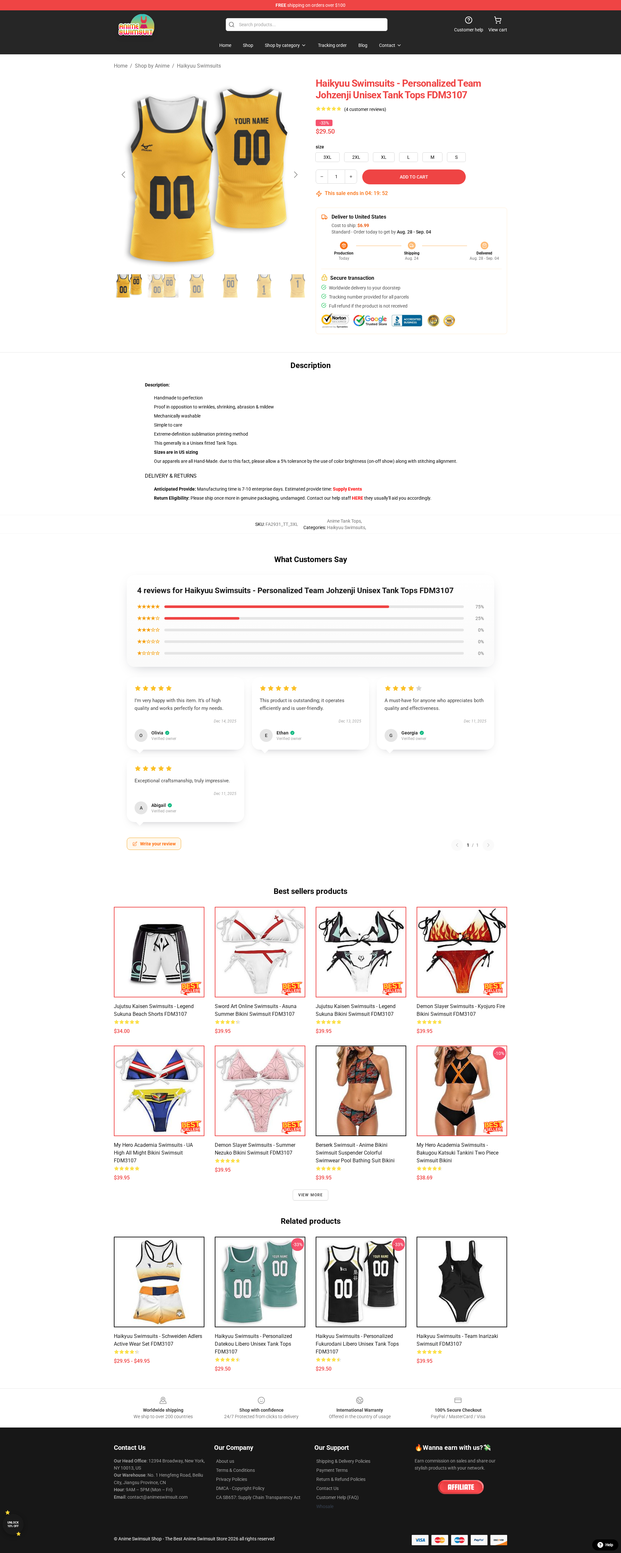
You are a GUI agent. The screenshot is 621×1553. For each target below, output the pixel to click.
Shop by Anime (152, 66)
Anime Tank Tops (344, 521)
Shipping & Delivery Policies (343, 1461)
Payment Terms (332, 1470)
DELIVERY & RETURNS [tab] (171, 476)
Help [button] (609, 1545)
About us (225, 1461)
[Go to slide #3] (196, 286)
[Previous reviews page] (457, 845)
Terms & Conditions (235, 1470)
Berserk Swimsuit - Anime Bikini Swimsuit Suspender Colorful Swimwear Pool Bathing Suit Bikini (355, 1153)
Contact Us (327, 1488)
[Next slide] (295, 174)
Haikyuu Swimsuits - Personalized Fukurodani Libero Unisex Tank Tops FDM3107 (357, 1344)
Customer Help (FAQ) (337, 1497)
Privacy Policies (231, 1479)
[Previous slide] (124, 174)
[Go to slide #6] (297, 286)
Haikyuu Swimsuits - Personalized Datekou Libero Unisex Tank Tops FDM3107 (253, 1344)
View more (310, 1195)
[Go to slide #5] (263, 286)
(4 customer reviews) (365, 109)
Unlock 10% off (13, 1524)
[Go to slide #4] (230, 286)
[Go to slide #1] (129, 286)
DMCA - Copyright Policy (240, 1488)
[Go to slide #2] (163, 286)
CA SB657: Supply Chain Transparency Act (258, 1497)
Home (120, 66)
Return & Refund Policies (340, 1479)
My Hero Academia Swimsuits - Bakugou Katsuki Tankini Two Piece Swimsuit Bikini (457, 1153)
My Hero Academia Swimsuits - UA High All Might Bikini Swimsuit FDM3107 (153, 1153)
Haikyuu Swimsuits (199, 66)
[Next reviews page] (488, 845)
